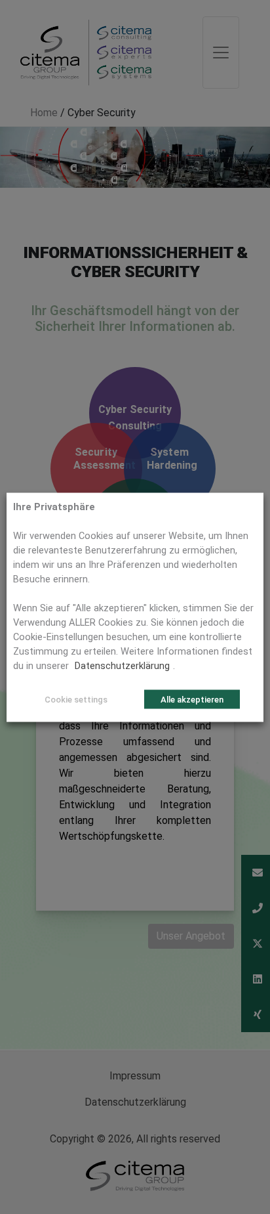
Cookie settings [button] (76, 699)
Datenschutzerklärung (122, 665)
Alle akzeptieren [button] (192, 699)
